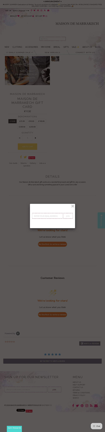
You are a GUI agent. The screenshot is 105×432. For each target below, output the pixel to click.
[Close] (73, 206)
